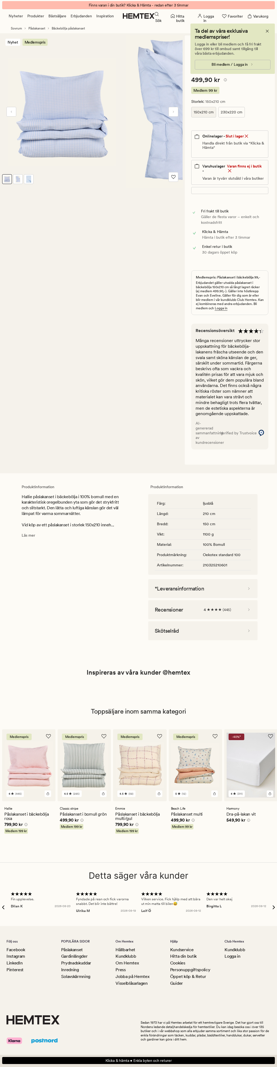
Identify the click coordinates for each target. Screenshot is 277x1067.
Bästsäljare (57, 16)
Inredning (70, 969)
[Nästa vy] (173, 112)
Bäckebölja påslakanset (68, 28)
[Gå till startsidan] (138, 16)
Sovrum (16, 28)
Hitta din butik (183, 956)
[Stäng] (267, 31)
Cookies (177, 963)
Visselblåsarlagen (132, 983)
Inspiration (105, 16)
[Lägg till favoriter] (173, 177)
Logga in (221, 308)
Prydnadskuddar (76, 963)
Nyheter (16, 16)
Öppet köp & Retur (188, 976)
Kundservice (181, 949)
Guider (176, 983)
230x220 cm (231, 112)
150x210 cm (204, 112)
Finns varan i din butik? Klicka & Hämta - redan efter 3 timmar (139, 5)
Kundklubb (126, 956)
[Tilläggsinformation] (224, 80)
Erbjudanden (81, 16)
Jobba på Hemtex (132, 976)
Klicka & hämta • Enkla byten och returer (138, 1060)
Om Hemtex (127, 963)
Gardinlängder (74, 956)
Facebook (15, 949)
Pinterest (15, 969)
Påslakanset (36, 28)
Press (121, 969)
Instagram (15, 956)
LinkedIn (14, 963)
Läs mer (28, 535)
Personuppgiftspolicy (190, 969)
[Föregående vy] (11, 112)
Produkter (35, 16)
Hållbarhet (125, 949)
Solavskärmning (76, 976)
